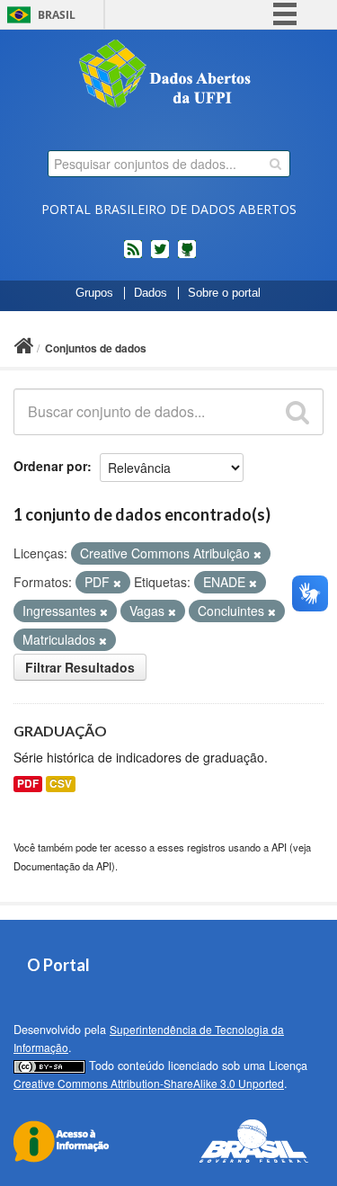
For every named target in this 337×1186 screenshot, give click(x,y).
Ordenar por (50, 466)
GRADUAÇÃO (60, 730)
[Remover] (257, 554)
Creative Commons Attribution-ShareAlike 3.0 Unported (148, 1083)
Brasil (56, 14)
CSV (60, 783)
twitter (160, 256)
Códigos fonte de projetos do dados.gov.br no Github (187, 256)
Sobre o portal (224, 293)
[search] (275, 164)
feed (133, 256)
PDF (28, 783)
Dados (150, 293)
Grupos (94, 293)
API (279, 847)
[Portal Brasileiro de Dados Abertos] (169, 75)
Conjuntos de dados (95, 348)
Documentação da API (62, 866)
